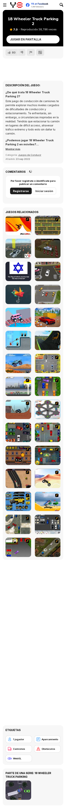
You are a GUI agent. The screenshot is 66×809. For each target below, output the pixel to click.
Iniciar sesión (44, 191)
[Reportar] (31, 52)
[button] (13, 149)
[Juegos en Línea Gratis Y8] (16, 5)
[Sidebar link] (4, 5)
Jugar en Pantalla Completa (25, 40)
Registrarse (21, 191)
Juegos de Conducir (29, 154)
